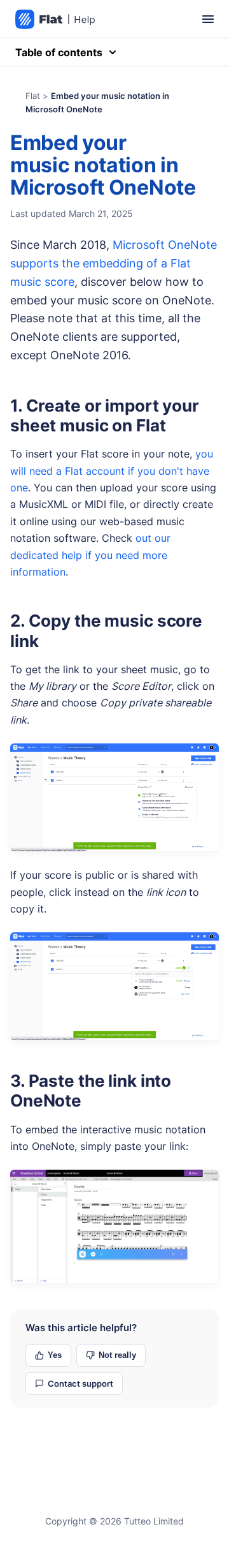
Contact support (80, 1383)
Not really (117, 1355)
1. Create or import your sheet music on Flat (104, 415)
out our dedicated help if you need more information (90, 555)
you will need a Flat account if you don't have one (111, 470)
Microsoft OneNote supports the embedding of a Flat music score (113, 263)
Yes (55, 1355)
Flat (32, 96)
